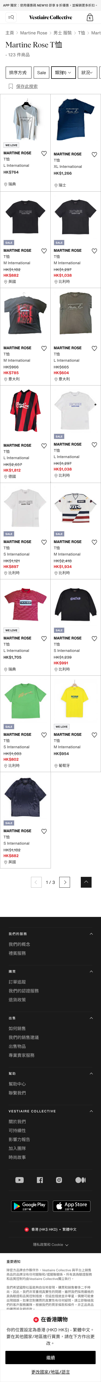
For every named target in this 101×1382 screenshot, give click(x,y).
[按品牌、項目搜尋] (11, 17)
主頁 (9, 33)
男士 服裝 (63, 33)
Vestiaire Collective (32, 1111)
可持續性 (17, 1130)
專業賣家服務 (21, 1055)
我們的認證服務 (24, 991)
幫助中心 (17, 1084)
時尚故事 (17, 1157)
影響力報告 (19, 1139)
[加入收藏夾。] (44, 153)
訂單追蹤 (17, 982)
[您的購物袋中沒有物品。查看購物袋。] (90, 17)
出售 (12, 1018)
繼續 (50, 1357)
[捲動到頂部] (86, 882)
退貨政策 (17, 1000)
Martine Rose (33, 33)
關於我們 (17, 1121)
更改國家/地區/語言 (50, 1372)
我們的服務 (18, 934)
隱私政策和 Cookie (48, 1244)
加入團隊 (17, 1148)
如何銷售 (17, 1028)
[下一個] (64, 882)
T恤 (81, 33)
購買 (12, 971)
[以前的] (36, 882)
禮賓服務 (17, 953)
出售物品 (17, 1046)
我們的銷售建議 (24, 1037)
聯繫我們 (17, 1093)
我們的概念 (19, 944)
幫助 (12, 1073)
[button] (90, 17)
